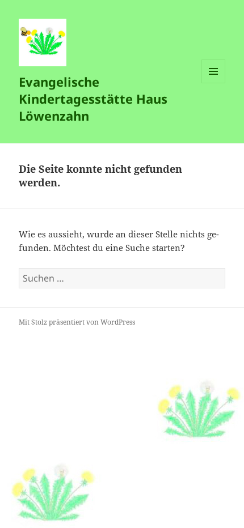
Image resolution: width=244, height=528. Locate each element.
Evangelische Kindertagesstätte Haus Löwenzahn (93, 98)
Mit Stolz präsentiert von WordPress (77, 322)
